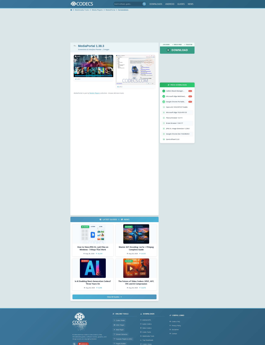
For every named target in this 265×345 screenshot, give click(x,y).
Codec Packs (146, 332)
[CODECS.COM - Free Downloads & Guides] (79, 322)
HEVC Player (120, 325)
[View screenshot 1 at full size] (93, 66)
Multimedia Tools (148, 336)
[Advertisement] (132, 27)
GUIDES (181, 4)
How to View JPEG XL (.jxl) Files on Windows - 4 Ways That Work (92, 248)
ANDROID (169, 4)
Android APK (146, 320)
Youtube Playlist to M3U (124, 339)
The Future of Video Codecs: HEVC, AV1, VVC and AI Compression (136, 282)
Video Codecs (147, 328)
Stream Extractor (121, 334)
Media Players (95, 93)
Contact (174, 334)
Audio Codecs (147, 324)
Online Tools (121, 314)
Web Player (120, 330)
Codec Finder (120, 320)
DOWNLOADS (155, 4)
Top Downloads (147, 340)
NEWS (190, 4)
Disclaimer (175, 330)
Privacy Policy (176, 326)
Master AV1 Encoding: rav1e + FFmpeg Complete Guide (136, 248)
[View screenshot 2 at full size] (135, 70)
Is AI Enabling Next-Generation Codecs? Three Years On (93, 282)
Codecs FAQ (176, 321)
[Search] (144, 4)
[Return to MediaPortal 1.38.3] (75, 46)
